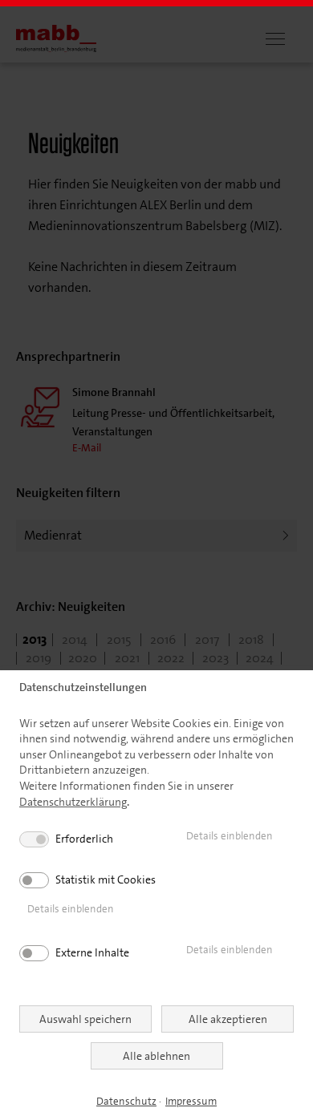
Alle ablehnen (156, 1056)
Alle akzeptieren (228, 1019)
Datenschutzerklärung (73, 802)
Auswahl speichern (85, 1019)
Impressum (191, 1101)
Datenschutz (126, 1101)
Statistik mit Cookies (105, 879)
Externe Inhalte (92, 952)
